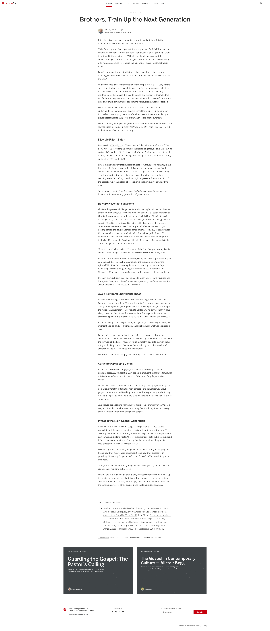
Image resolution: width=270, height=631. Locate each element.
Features (145, 3)
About (156, 3)
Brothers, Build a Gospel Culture (145, 518)
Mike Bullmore (103, 537)
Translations (182, 626)
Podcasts (135, 3)
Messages (118, 3)
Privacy (198, 626)
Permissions (191, 626)
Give (162, 3)
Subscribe (200, 612)
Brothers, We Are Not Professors (134, 529)
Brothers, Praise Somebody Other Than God (123, 508)
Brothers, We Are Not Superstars (151, 525)
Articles (109, 3)
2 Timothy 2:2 (117, 159)
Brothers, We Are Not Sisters (126, 522)
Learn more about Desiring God (78, 614)
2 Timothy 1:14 (116, 145)
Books (127, 3)
